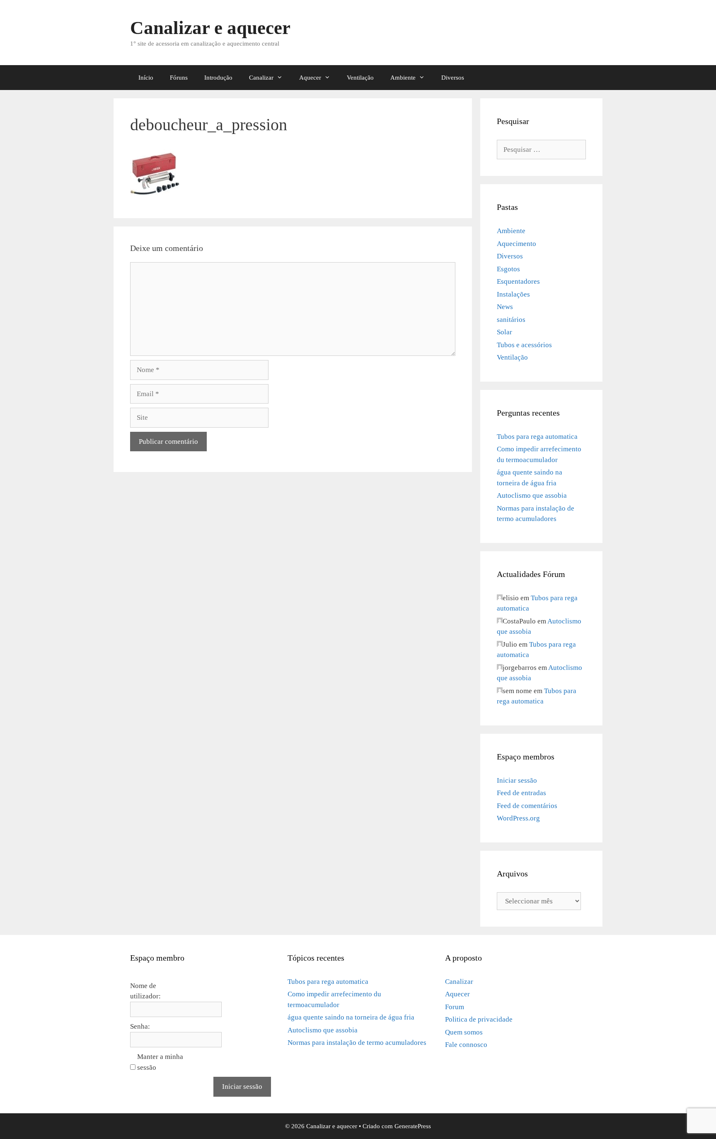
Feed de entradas (521, 793)
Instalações (513, 294)
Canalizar (261, 77)
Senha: (140, 1026)
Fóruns (179, 77)
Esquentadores (518, 281)
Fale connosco (466, 1045)
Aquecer (310, 77)
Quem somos (464, 1032)
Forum (454, 1007)
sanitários (511, 320)
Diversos (452, 77)
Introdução (218, 77)
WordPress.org (518, 818)
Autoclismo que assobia (532, 495)
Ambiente (403, 77)
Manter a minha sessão (160, 1062)
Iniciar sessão (517, 780)
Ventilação (360, 77)
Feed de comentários (527, 806)
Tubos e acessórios (524, 345)
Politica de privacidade (479, 1019)
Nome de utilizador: (145, 991)
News (505, 307)
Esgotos (508, 269)
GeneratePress (412, 1126)
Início (145, 77)
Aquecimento (516, 244)
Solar (504, 332)
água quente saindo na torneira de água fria (351, 1017)
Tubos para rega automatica (537, 437)
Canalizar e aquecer (210, 27)
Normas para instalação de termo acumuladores (357, 1043)
